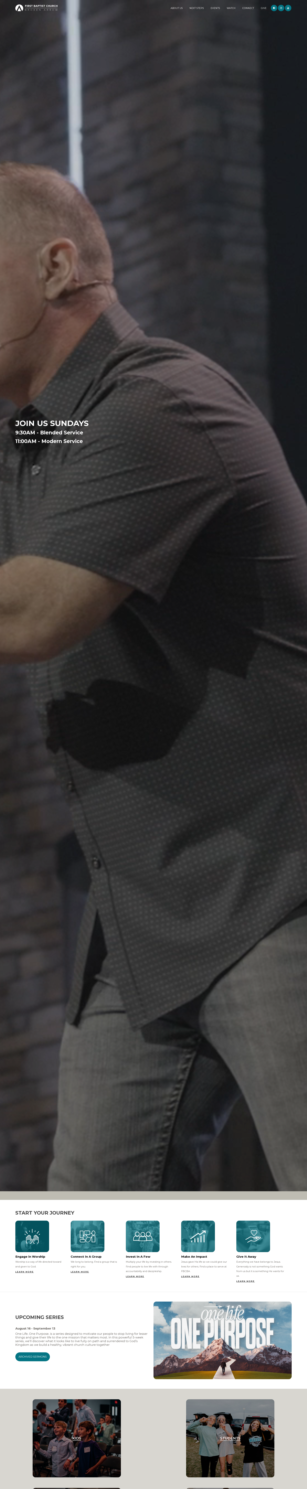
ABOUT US (177, 8)
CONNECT (248, 8)
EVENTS (215, 8)
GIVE (264, 8)
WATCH (231, 8)
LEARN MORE (24, 1272)
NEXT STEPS (196, 8)
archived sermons (33, 1356)
